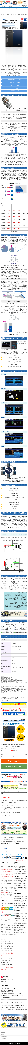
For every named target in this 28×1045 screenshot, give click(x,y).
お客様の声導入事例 (24, 6)
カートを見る (24, 8)
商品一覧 (3, 6)
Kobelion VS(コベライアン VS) (22, 14)
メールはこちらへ (5, 815)
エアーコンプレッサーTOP (4, 14)
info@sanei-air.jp (9, 839)
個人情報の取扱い (4, 1038)
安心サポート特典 (17, 6)
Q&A (3, 8)
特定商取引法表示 (4, 1036)
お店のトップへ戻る (4, 1029)
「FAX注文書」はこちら (7, 805)
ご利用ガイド (10, 8)
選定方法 (10, 6)
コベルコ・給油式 (13, 14)
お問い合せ (17, 8)
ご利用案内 (2, 1034)
